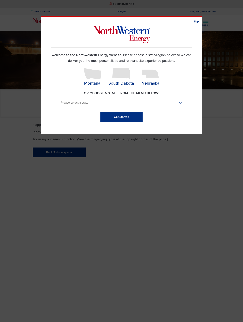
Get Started (121, 117)
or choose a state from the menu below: (121, 93)
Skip (196, 21)
